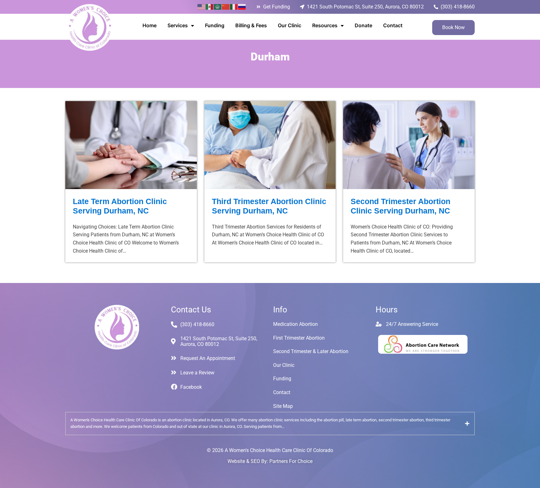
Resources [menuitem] (325, 25)
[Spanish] (210, 6)
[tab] (270, 423)
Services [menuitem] (178, 25)
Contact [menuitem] (392, 25)
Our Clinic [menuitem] (289, 25)
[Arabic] (218, 6)
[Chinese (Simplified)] (226, 6)
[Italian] (234, 6)
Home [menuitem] (149, 25)
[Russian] (242, 6)
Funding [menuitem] (214, 25)
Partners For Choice (290, 461)
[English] (202, 6)
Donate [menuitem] (363, 25)
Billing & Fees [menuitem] (251, 25)
